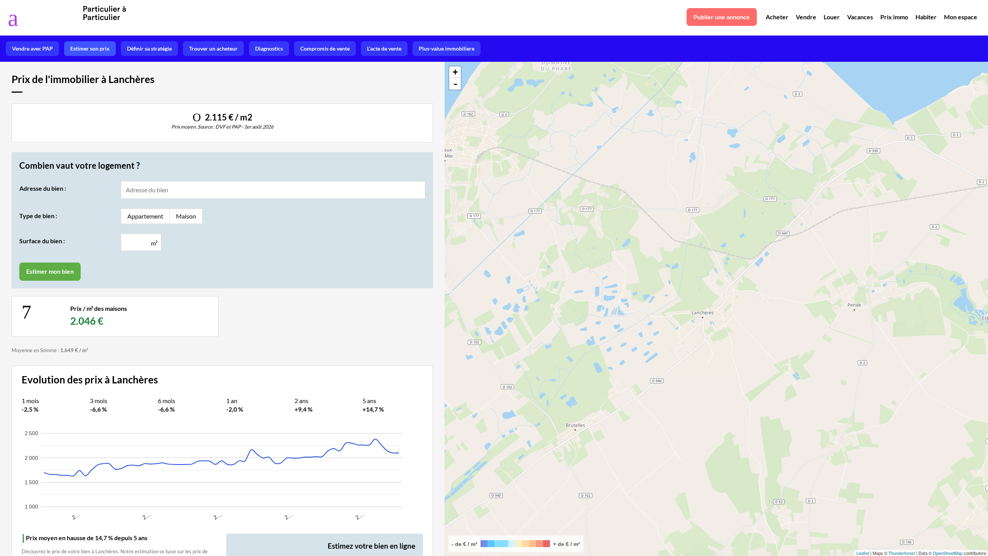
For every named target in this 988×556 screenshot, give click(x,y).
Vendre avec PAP (32, 48)
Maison (186, 216)
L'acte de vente (384, 48)
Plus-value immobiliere (446, 48)
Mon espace (960, 16)
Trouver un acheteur (213, 48)
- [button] (455, 83)
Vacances (860, 16)
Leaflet (862, 553)
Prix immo (894, 16)
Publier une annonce (722, 16)
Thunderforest (901, 553)
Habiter (926, 16)
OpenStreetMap (948, 553)
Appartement (145, 216)
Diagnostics (269, 48)
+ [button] (455, 72)
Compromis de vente (325, 48)
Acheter (777, 16)
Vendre (806, 16)
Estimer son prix (90, 48)
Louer (832, 16)
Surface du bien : (42, 240)
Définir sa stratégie (149, 48)
